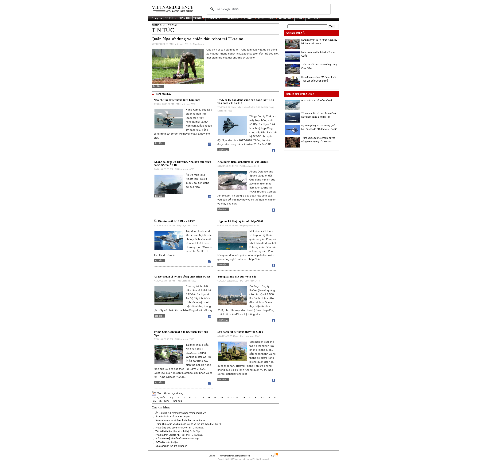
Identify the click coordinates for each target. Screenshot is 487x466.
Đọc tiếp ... (159, 143)
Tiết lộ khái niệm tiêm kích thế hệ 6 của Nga (177, 431)
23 (209, 397)
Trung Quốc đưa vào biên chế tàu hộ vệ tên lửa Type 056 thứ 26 (188, 424)
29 (243, 397)
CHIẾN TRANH (266, 18)
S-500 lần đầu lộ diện (166, 442)
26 (227, 397)
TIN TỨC (169, 18)
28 (237, 397)
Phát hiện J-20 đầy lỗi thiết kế (316, 100)
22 (202, 397)
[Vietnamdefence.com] (174, 9)
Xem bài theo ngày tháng (170, 393)
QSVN (298, 18)
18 (177, 397)
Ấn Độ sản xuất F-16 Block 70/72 (174, 221)
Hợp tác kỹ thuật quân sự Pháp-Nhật (240, 221)
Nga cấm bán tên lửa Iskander (171, 446)
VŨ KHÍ (197, 18)
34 (275, 397)
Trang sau (176, 401)
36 (160, 401)
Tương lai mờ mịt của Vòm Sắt (236, 276)
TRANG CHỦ (158, 25)
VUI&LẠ (248, 18)
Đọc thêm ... (158, 86)
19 (183, 397)
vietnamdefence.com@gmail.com (235, 456)
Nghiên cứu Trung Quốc (300, 93)
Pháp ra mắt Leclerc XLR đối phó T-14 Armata (179, 435)
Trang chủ (157, 18)
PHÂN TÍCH (185, 18)
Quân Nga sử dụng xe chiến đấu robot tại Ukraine (197, 38)
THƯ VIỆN (312, 18)
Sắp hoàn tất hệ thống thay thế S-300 (240, 331)
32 (262, 397)
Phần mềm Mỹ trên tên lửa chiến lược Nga (177, 438)
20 (190, 397)
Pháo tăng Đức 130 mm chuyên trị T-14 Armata (179, 427)
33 (268, 397)
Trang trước (159, 397)
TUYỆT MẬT (213, 18)
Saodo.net (260, 456)
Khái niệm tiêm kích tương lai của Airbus (242, 161)
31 (256, 397)
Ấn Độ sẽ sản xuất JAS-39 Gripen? (173, 416)
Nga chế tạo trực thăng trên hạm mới (177, 99)
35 (154, 401)
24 (215, 397)
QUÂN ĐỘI (285, 18)
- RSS (271, 456)
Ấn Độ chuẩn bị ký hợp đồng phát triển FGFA (182, 276)
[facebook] (210, 145)
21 (196, 397)
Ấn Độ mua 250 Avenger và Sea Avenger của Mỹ (180, 413)
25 (221, 397)
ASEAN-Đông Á (295, 32)
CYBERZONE (232, 18)
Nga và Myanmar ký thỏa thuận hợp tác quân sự (180, 420)
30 (249, 397)
